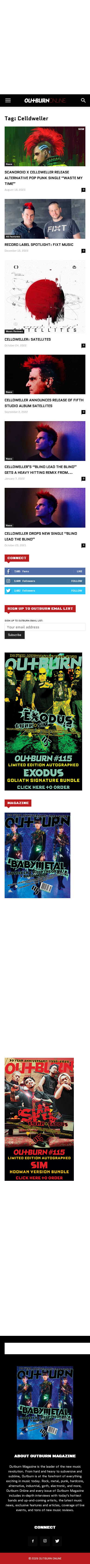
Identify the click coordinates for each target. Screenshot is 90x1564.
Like (79, 571)
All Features (13, 236)
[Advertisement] (45, 47)
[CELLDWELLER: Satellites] (45, 297)
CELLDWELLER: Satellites (28, 339)
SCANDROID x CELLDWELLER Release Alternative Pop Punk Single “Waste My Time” (44, 178)
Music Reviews (14, 331)
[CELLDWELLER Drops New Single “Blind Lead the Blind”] (45, 508)
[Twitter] (57, 1541)
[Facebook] (32, 1541)
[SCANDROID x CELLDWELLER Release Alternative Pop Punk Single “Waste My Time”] (45, 146)
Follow (76, 581)
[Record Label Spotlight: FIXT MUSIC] (45, 219)
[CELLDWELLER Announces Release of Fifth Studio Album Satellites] (45, 374)
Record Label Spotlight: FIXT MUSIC (39, 244)
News (9, 164)
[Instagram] (45, 1541)
